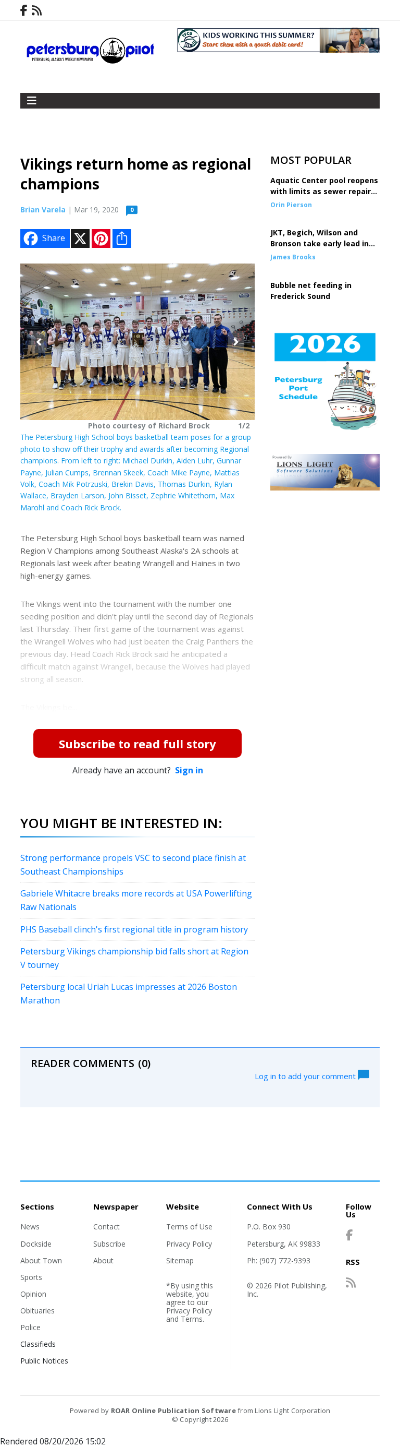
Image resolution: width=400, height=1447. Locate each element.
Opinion (33, 1294)
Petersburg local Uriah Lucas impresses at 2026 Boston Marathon (128, 993)
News (30, 1226)
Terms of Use (189, 1226)
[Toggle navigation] (31, 101)
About (103, 1260)
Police (30, 1327)
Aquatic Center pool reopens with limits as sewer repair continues (324, 191)
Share (53, 238)
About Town (41, 1260)
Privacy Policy (189, 1244)
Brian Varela (43, 209)
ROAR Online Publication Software (173, 1410)
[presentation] (39, 342)
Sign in (189, 770)
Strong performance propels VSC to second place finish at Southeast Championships (133, 864)
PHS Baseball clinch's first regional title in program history (134, 929)
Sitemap (180, 1260)
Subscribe (109, 1244)
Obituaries (37, 1311)
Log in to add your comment (306, 1075)
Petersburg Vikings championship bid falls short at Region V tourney (134, 958)
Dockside (36, 1244)
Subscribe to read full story (137, 743)
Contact (106, 1226)
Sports (31, 1277)
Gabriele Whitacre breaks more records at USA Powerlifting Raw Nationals (136, 900)
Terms (192, 1319)
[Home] (90, 61)
